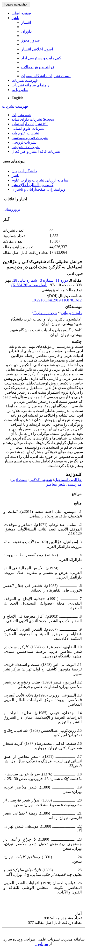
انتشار (26, 22)
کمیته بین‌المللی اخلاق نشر (32, 185)
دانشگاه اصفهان (24, 171)
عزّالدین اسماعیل (68, 480)
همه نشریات (21, 115)
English (17, 98)
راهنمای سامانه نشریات (30, 85)
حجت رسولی (45, 313)
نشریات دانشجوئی (26, 147)
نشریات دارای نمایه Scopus (33, 119)
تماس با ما (20, 90)
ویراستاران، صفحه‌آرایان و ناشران (38, 189)
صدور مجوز (30, 40)
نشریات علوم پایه (25, 133)
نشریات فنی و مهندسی (30, 138)
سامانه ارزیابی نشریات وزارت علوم (40, 180)
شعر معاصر (55, 484)
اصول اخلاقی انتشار (37, 49)
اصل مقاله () (29, 285)
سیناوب (42, 944)
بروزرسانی (11, 209)
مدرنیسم (74, 484)
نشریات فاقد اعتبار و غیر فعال (36, 151)
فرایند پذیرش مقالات (37, 67)
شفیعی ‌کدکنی (40, 480)
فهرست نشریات (25, 80)
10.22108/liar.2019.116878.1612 (57, 300)
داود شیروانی (71, 313)
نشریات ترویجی (24, 142)
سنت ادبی (19, 480)
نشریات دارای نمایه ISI (30, 124)
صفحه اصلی (21, 13)
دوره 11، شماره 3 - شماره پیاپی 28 (40, 280)
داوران (26, 31)
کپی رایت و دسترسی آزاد (41, 58)
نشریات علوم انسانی (28, 128)
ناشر (15, 18)
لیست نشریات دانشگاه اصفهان (46, 76)
